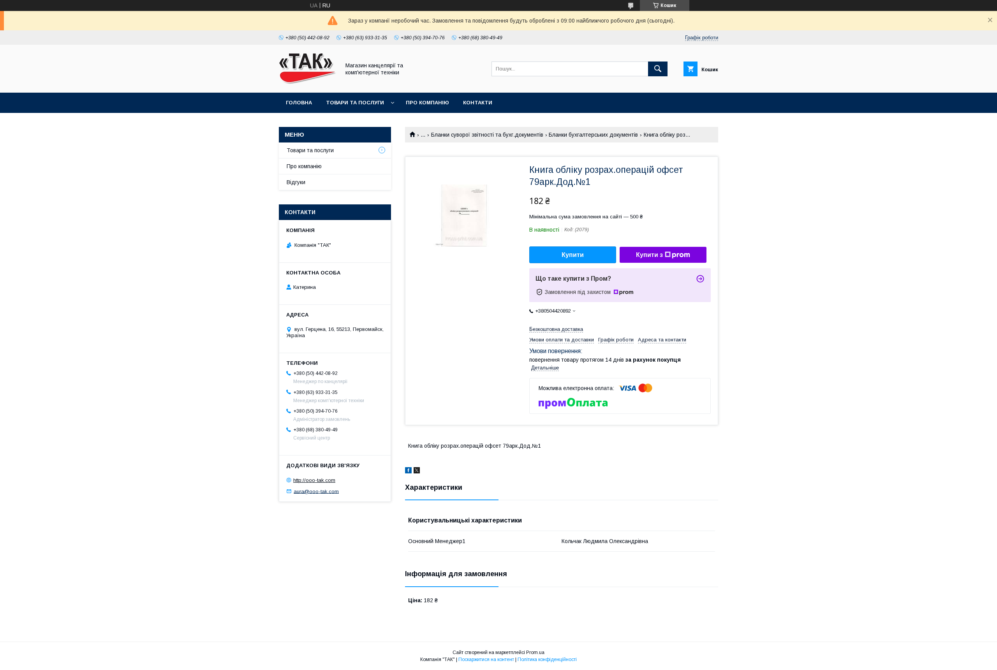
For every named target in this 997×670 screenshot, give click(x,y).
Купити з (649, 254)
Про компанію (427, 103)
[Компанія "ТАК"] (307, 82)
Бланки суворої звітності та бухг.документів (487, 135)
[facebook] (408, 471)
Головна (299, 103)
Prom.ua (535, 652)
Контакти (477, 103)
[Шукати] (658, 69)
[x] (417, 471)
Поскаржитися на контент (486, 659)
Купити (573, 254)
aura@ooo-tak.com (316, 491)
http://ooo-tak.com (314, 480)
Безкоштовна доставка (556, 329)
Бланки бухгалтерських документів (593, 135)
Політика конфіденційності (547, 659)
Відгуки (296, 182)
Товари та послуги (355, 103)
